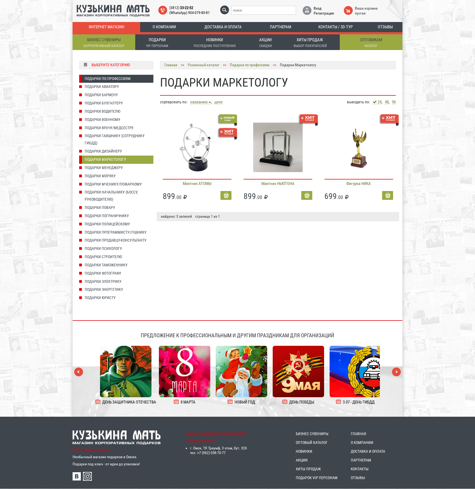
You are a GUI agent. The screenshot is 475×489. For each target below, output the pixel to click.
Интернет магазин (106, 26)
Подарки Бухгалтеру (104, 103)
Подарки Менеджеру (104, 167)
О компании (164, 26)
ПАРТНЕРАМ (361, 460)
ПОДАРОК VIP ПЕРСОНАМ (317, 478)
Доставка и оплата (223, 26)
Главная (170, 65)
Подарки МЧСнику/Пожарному (113, 184)
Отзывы (385, 26)
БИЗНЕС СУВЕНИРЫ (312, 434)
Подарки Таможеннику (106, 265)
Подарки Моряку (100, 176)
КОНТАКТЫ (360, 469)
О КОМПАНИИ (362, 442)
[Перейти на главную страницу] (113, 10)
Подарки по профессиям (249, 65)
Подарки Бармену (101, 95)
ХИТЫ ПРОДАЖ (308, 469)
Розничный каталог (203, 65)
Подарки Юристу (100, 297)
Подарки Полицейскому (107, 224)
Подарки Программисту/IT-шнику (116, 232)
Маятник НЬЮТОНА (277, 183)
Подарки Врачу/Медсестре (109, 128)
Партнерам (280, 26)
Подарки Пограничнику (107, 216)
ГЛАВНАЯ (358, 434)
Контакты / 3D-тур (335, 26)
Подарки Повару (100, 207)
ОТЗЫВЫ (358, 478)
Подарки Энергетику (104, 289)
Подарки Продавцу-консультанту (116, 240)
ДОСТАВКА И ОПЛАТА (368, 451)
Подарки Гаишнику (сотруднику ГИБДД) (115, 139)
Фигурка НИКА (358, 183)
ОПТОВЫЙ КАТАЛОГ (312, 442)
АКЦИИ (302, 460)
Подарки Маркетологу (105, 159)
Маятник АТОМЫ (197, 183)
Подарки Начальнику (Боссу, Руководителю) (111, 195)
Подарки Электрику (103, 281)
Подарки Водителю (102, 111)
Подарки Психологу (103, 248)
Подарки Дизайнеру (103, 151)
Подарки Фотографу (103, 273)
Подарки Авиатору (102, 86)
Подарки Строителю (103, 257)
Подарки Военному (102, 119)
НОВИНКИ (304, 451)
